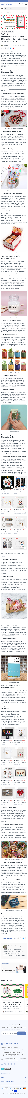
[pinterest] (13, 48)
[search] (6, 8)
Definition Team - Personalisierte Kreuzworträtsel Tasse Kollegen (20, 532)
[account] (20, 4)
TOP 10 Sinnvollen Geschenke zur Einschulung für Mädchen (12, 1003)
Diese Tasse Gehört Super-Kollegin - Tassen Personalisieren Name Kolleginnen (7, 512)
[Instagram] (8, 1064)
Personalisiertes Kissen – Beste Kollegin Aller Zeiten (20, 742)
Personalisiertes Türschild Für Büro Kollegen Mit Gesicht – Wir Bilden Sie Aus (20, 782)
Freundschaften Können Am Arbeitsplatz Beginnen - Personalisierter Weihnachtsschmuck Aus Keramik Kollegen (7, 492)
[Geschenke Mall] (6, 4)
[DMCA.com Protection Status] (14, 1069)
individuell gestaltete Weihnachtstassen (11, 462)
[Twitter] (5, 1064)
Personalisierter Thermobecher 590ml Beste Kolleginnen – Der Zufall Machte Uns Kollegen (7, 782)
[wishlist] (23, 4)
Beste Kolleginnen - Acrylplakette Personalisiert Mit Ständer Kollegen (20, 512)
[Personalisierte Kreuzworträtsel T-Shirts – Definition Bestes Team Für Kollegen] (7, 753)
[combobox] (15, 8)
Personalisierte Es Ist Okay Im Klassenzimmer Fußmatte (7, 742)
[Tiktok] (11, 1064)
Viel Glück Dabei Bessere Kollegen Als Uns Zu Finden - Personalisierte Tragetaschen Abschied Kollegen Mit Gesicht (20, 762)
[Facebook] (2, 1064)
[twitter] (11, 48)
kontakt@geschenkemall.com (10, 1047)
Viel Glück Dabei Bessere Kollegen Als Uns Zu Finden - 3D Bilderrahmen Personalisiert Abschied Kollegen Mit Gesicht (20, 802)
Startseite (3, 13)
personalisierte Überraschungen (9, 460)
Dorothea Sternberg (6, 45)
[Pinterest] (14, 1064)
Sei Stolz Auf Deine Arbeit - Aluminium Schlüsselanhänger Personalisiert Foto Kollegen (7, 553)
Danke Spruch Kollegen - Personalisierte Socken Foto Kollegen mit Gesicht (20, 492)
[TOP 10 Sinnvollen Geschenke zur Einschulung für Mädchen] (12, 991)
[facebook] (8, 48)
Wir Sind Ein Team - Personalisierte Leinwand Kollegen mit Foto (7, 802)
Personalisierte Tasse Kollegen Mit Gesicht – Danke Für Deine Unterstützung (20, 553)
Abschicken (21, 1033)
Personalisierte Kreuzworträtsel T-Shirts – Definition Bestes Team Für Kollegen (7, 762)
